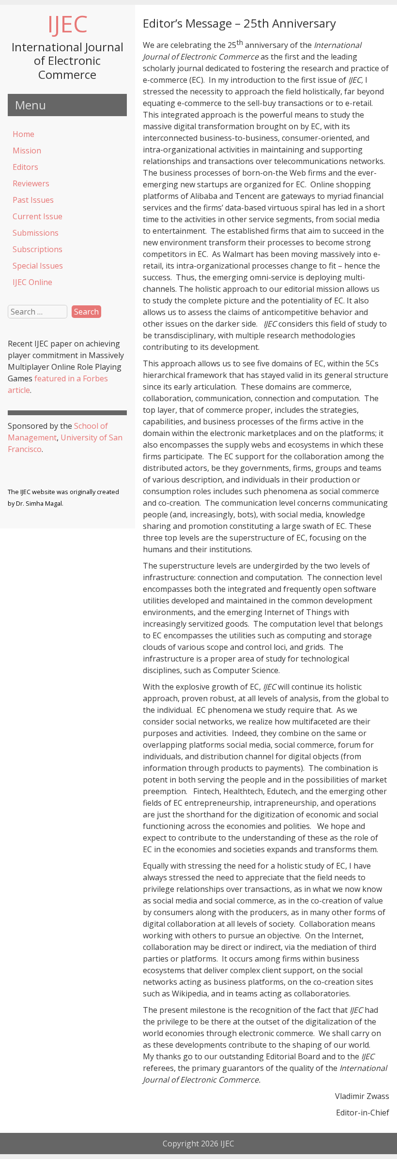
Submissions (36, 232)
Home (23, 134)
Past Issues (33, 200)
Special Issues (38, 265)
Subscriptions (37, 249)
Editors (25, 167)
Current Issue (37, 216)
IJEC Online (32, 282)
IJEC (67, 23)
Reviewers (31, 183)
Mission (27, 150)
